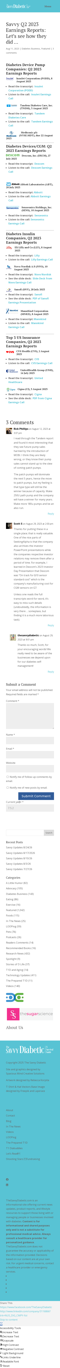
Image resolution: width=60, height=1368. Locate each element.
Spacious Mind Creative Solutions (25, 1073)
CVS (36, 359)
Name (10, 734)
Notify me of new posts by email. (28, 787)
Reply (51, 513)
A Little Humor (14, 883)
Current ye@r (15, 802)
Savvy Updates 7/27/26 (19, 869)
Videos (10, 986)
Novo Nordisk (42, 274)
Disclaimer (14, 1284)
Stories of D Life (15, 964)
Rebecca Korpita (39, 1080)
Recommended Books (18, 948)
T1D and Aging (14, 970)
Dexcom (39, 163)
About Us (14, 1027)
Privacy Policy (16, 1276)
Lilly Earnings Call (42, 259)
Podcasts (11, 937)
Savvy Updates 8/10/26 (19, 858)
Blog (8, 1121)
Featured (45, 48)
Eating (9, 899)
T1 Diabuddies (14, 1148)
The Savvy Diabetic (35, 1062)
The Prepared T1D (17, 980)
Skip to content (9, 1319)
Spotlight (11, 959)
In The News (13, 921)
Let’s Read (13, 1153)
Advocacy (11, 888)
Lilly (37, 255)
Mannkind (40, 319)
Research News (15, 953)
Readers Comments (17, 942)
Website (10, 763)
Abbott (38, 192)
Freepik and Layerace (32, 1091)
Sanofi (38, 294)
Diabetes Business (31, 48)
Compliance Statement (21, 1288)
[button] (1, 1324)
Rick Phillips (21, 428)
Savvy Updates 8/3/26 (18, 863)
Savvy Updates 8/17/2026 (20, 853)
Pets (8, 932)
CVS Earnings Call (41, 363)
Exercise (10, 904)
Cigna (38, 394)
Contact (10, 1115)
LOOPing (11, 926)
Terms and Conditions (21, 1280)
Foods (9, 915)
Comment (12, 701)
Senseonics (41, 215)
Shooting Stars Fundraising (23, 1159)
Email (10, 748)
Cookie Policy (16, 1292)
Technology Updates (18, 975)
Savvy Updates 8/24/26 (19, 847)
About (9, 1110)
